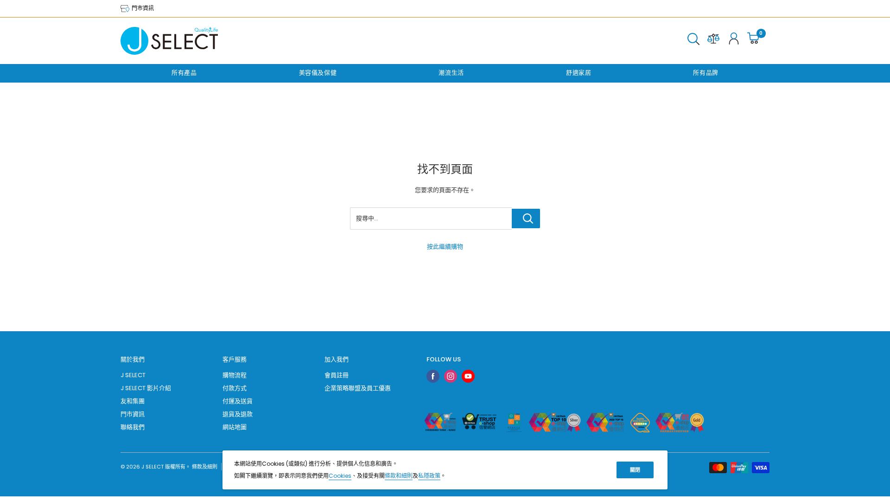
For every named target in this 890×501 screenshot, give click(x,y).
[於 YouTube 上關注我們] (468, 376)
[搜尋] (693, 41)
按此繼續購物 (445, 246)
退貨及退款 (237, 414)
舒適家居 (578, 72)
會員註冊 (336, 375)
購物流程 (234, 375)
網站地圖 (234, 427)
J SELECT (133, 375)
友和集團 (133, 401)
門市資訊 (142, 8)
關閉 (635, 470)
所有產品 (184, 72)
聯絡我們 (133, 427)
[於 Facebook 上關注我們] (432, 376)
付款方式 (234, 388)
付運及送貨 (237, 401)
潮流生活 (451, 72)
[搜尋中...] (526, 218)
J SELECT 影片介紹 (146, 388)
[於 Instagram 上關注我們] (450, 376)
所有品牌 (705, 72)
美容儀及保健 (318, 72)
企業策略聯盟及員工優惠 (357, 388)
